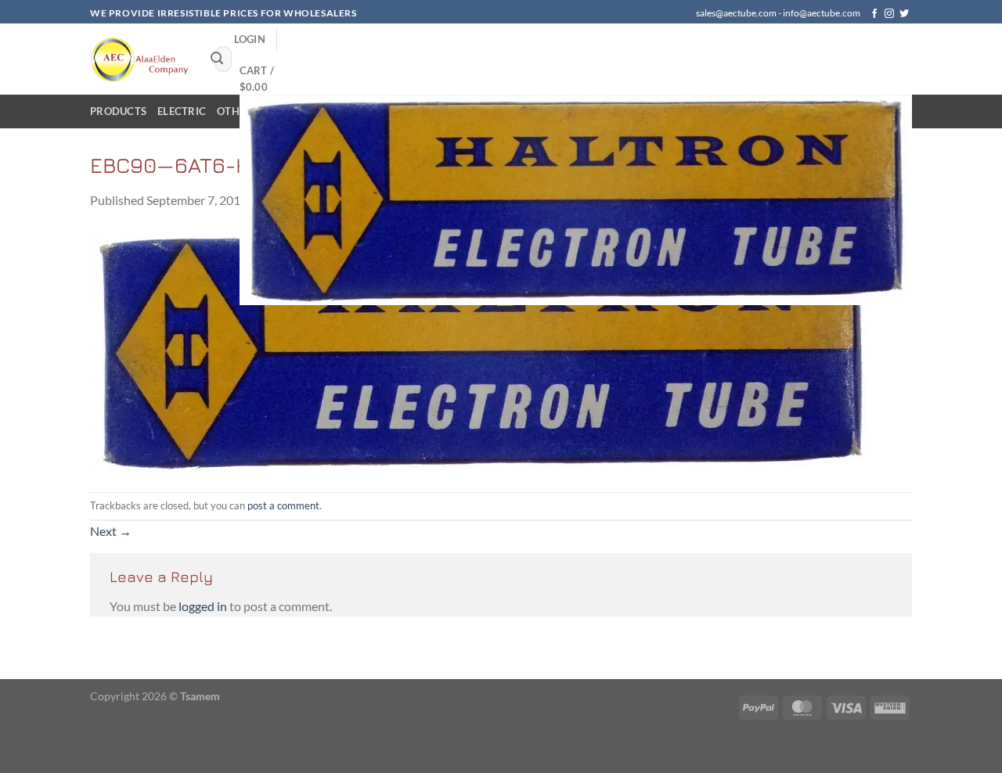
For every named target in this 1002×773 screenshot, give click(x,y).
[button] (249, 39)
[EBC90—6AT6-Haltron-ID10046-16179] (481, 349)
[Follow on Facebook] (874, 14)
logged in (202, 606)
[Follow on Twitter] (904, 14)
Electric (181, 111)
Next (111, 530)
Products (118, 111)
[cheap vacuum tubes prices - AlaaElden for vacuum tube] (140, 59)
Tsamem (200, 696)
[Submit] (217, 59)
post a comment (283, 505)
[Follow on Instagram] (889, 14)
